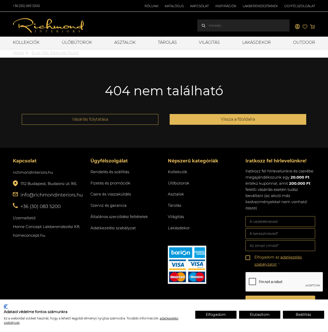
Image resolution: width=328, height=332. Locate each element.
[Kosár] (312, 26)
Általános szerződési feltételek (119, 216)
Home (18, 52)
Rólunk (151, 6)
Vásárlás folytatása (90, 119)
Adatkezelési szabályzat (113, 227)
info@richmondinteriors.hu (51, 195)
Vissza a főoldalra (238, 119)
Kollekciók (26, 42)
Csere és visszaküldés (110, 194)
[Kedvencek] (305, 26)
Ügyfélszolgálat (299, 6)
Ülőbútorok (77, 42)
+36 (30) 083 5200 (26, 6)
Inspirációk (225, 6)
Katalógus (174, 6)
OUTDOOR (304, 42)
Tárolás (167, 42)
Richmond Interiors (49, 25)
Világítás (209, 42)
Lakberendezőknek (260, 6)
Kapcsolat (199, 6)
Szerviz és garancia (108, 205)
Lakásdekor (256, 42)
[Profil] (297, 26)
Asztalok (125, 42)
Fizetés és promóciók (110, 183)
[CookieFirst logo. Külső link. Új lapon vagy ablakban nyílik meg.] (6, 306)
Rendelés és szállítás (109, 171)
